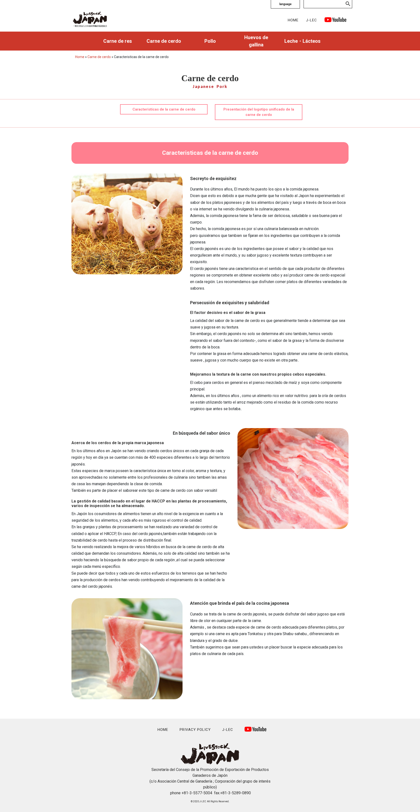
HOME (293, 20)
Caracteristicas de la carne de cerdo (163, 109)
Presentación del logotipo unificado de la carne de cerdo (258, 112)
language (285, 4)
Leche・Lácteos (302, 41)
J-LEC (311, 20)
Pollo (210, 41)
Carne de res (117, 41)
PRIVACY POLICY (195, 729)
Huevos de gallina (256, 41)
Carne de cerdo (164, 41)
